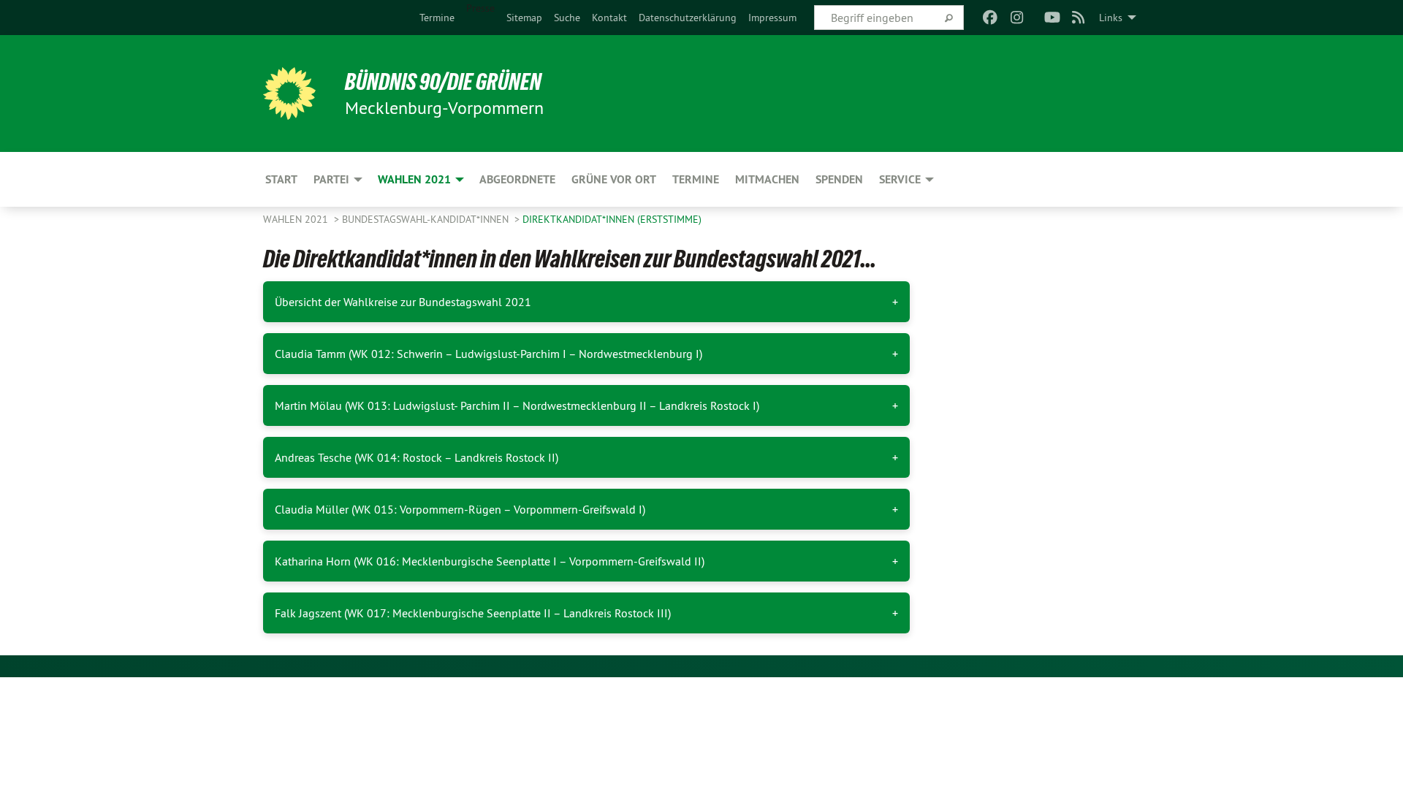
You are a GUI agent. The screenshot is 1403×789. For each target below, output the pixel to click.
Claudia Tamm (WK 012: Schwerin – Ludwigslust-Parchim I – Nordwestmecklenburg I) (488, 353)
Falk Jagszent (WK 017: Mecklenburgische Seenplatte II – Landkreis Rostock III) (473, 613)
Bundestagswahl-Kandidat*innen (427, 219)
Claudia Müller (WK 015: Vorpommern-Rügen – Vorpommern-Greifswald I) (460, 509)
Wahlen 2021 (297, 219)
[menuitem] (437, 17)
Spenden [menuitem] (839, 179)
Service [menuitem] (900, 179)
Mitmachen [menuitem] (767, 179)
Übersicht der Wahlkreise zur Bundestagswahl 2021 (403, 301)
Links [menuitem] (1110, 17)
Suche (567, 17)
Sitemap (524, 17)
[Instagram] (1017, 17)
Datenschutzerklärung (688, 17)
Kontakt (609, 17)
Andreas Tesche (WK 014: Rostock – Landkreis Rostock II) (416, 457)
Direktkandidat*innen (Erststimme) (612, 219)
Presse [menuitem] (480, 8)
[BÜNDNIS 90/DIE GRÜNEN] (289, 93)
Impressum (772, 17)
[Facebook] (990, 17)
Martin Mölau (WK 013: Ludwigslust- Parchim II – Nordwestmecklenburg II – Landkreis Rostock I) (517, 405)
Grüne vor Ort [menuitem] (613, 179)
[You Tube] (1052, 17)
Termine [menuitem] (695, 179)
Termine (437, 17)
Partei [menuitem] (331, 179)
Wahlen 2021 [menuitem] (414, 179)
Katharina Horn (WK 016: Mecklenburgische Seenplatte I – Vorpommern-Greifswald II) (489, 561)
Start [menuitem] (281, 179)
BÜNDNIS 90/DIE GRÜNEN (443, 82)
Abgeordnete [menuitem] (517, 179)
